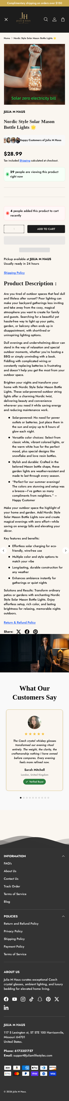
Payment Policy (14, 946)
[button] (34, 240)
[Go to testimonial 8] (42, 798)
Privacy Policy (13, 931)
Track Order (12, 886)
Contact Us (11, 878)
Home (11, 26)
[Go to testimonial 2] (24, 798)
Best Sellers (15, 110)
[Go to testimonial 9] (45, 798)
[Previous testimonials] (3, 550)
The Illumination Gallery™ (25, 68)
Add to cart (46, 229)
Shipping (25, 160)
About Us (10, 871)
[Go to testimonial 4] (30, 798)
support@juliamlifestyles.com (32, 1055)
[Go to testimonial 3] (27, 798)
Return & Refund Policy (20, 622)
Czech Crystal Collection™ (25, 82)
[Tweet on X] (18, 632)
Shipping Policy (14, 273)
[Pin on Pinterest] (35, 632)
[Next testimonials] (65, 550)
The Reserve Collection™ (25, 96)
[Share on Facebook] (27, 632)
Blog (7, 901)
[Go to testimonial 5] (33, 798)
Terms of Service (15, 894)
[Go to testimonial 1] (20, 798)
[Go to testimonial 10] (48, 798)
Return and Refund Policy (21, 923)
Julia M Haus (19, 1091)
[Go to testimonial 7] (39, 798)
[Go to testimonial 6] (36, 798)
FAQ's (8, 863)
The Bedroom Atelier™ (23, 54)
